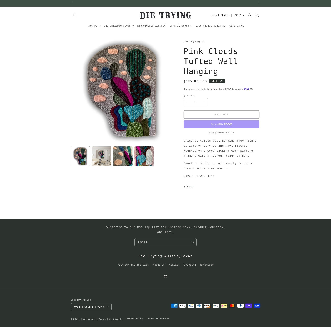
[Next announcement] (259, 3)
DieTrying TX (89, 319)
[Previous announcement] (72, 3)
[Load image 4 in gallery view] (144, 156)
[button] (74, 15)
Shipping (190, 264)
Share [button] (190, 186)
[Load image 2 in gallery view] (101, 156)
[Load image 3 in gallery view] (123, 156)
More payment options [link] (221, 132)
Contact (174, 264)
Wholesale (207, 264)
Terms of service (158, 319)
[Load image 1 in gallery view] (80, 156)
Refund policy (135, 319)
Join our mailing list (133, 264)
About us (159, 264)
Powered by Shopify (111, 319)
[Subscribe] (192, 242)
